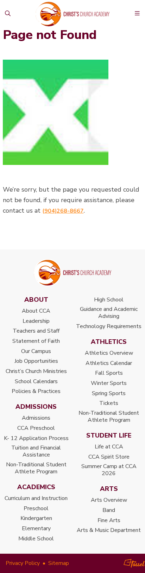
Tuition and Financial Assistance (36, 451)
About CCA (36, 310)
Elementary (36, 528)
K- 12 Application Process (36, 438)
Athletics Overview (109, 353)
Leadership (36, 321)
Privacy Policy (23, 563)
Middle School (36, 538)
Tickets (108, 403)
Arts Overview (109, 500)
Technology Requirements (108, 326)
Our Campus (36, 351)
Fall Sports (109, 373)
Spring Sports (109, 393)
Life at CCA (109, 446)
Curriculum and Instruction (36, 498)
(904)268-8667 (63, 211)
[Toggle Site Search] (8, 14)
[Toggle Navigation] (137, 14)
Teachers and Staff (36, 330)
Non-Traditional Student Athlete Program (36, 468)
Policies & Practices (36, 391)
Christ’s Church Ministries (36, 371)
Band (108, 510)
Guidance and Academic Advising (109, 313)
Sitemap (58, 563)
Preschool (36, 508)
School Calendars (36, 381)
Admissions (36, 417)
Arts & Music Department (109, 530)
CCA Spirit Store (109, 456)
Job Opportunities (36, 361)
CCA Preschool (36, 428)
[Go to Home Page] (72, 272)
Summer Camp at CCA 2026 (109, 470)
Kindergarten (36, 518)
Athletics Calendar (109, 363)
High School (109, 299)
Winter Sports (109, 383)
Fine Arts (108, 520)
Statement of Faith (36, 341)
